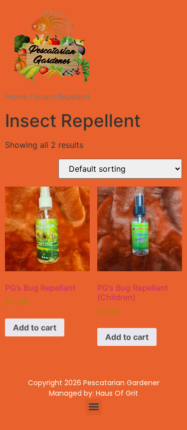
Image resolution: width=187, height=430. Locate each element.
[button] (93, 407)
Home (16, 97)
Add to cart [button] (34, 327)
